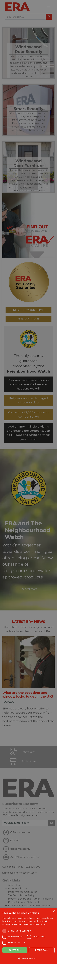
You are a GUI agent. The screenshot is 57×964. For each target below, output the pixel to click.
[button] (28, 958)
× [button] (53, 911)
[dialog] (28, 936)
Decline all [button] (41, 950)
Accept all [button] (15, 950)
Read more (40, 924)
